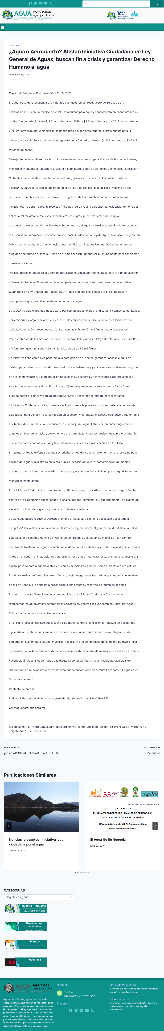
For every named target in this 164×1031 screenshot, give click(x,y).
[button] (2, 27)
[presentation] (41, 807)
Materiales (152, 750)
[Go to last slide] (9, 826)
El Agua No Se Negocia (108, 839)
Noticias (14, 45)
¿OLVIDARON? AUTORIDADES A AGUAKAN (31, 750)
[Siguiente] (155, 826)
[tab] (75, 872)
